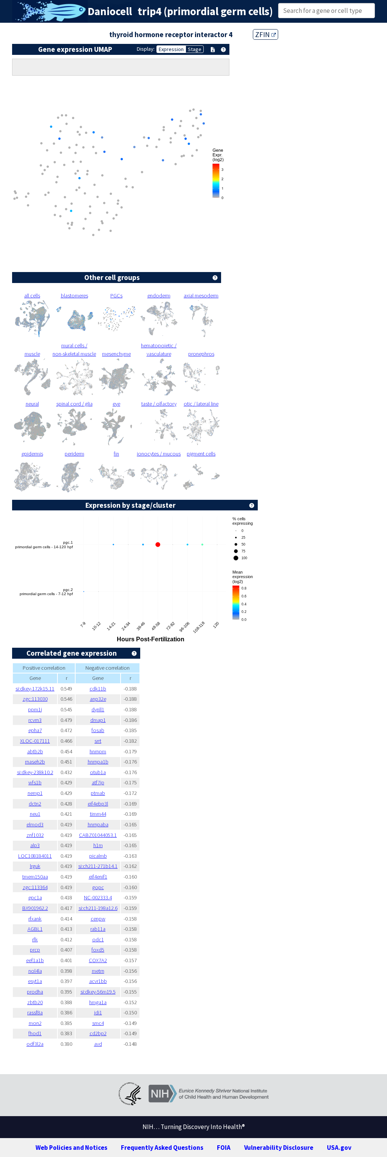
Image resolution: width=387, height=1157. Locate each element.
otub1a (98, 772)
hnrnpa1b (98, 761)
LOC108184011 (35, 855)
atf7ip (98, 782)
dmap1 (98, 720)
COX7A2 (98, 960)
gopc (98, 887)
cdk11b (98, 688)
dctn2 (35, 803)
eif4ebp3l (98, 803)
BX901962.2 (35, 908)
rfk (35, 939)
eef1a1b (35, 960)
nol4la (35, 970)
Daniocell (110, 11)
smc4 (98, 1023)
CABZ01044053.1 (98, 835)
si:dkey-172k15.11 (34, 688)
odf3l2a (34, 1043)
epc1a (35, 897)
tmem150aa (35, 876)
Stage (194, 49)
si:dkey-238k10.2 (35, 772)
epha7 (35, 730)
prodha (35, 991)
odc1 (98, 939)
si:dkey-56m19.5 (98, 991)
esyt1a (35, 981)
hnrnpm (98, 751)
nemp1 (35, 793)
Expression (171, 49)
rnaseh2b (35, 761)
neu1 (35, 813)
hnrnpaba (98, 824)
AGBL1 (35, 928)
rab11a (97, 928)
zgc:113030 (35, 698)
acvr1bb (98, 981)
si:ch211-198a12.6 (98, 908)
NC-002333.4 (98, 897)
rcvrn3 (35, 720)
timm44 (98, 813)
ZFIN (263, 34)
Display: (146, 48)
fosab (97, 730)
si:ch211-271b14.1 (98, 866)
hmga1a (98, 1002)
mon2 (35, 1023)
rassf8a (35, 1012)
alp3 (35, 845)
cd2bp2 (98, 1033)
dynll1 (97, 709)
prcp (35, 949)
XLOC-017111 (35, 740)
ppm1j (35, 709)
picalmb (98, 855)
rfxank (35, 918)
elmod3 (34, 824)
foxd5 (97, 949)
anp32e (98, 698)
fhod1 (35, 1033)
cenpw (98, 918)
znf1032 (35, 835)
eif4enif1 (98, 876)
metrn (98, 970)
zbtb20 (35, 1002)
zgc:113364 (35, 887)
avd (98, 1043)
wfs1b (35, 782)
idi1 (98, 1012)
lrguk (35, 866)
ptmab (98, 793)
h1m (98, 845)
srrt (97, 740)
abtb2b (35, 751)
